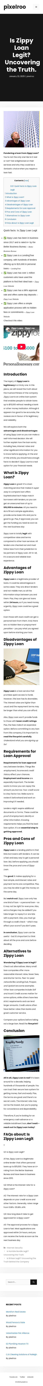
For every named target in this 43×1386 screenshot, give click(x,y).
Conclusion (10, 219)
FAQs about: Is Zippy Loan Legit (19, 223)
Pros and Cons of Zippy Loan (18, 212)
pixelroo (15, 7)
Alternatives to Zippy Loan (17, 215)
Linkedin (30, 1377)
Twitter (22, 1377)
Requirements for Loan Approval (20, 208)
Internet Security (15, 1247)
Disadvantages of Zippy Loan (19, 204)
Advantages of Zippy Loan (17, 201)
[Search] (33, 1282)
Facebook (13, 1377)
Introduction (11, 193)
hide (26, 181)
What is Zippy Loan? (14, 197)
